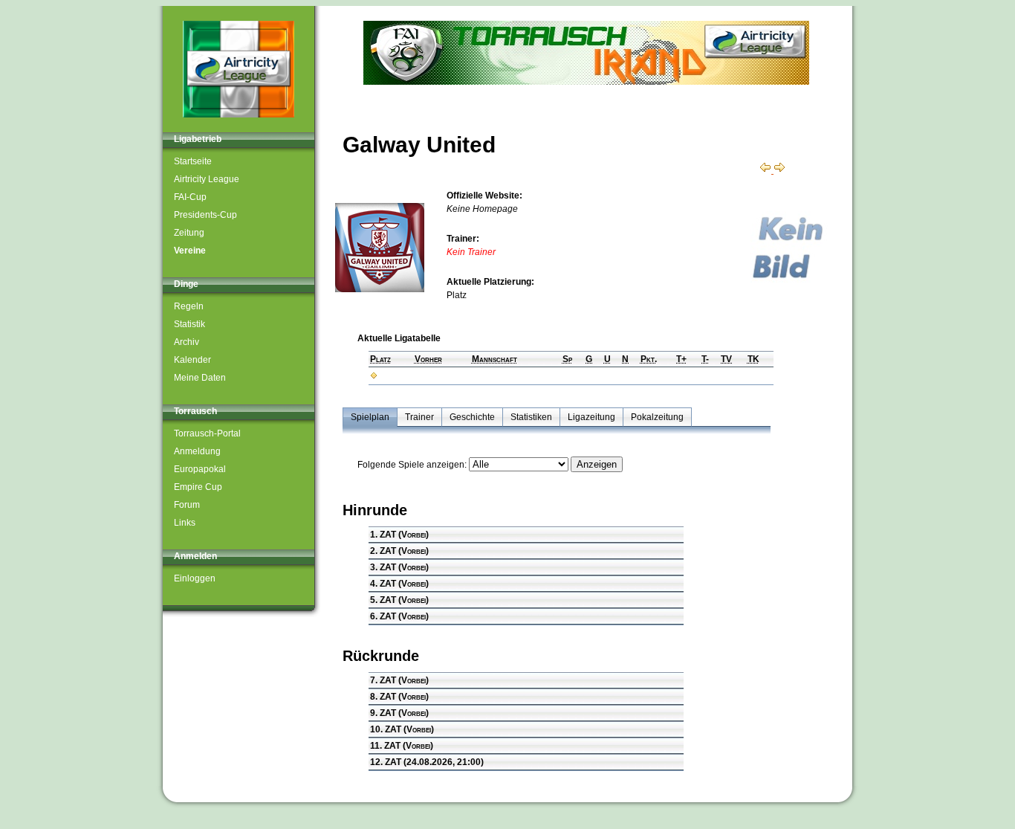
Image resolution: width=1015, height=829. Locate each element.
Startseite (193, 161)
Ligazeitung (591, 417)
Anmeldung (197, 451)
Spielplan (370, 417)
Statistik (189, 324)
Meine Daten (200, 377)
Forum (187, 505)
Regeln (189, 306)
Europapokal (200, 469)
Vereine (190, 250)
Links (184, 522)
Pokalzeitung (657, 417)
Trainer (419, 417)
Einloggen (194, 578)
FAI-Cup (190, 197)
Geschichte (472, 417)
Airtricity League (206, 179)
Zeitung (189, 233)
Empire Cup (198, 487)
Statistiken (531, 417)
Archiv (186, 342)
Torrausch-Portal (207, 433)
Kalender (192, 360)
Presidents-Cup (205, 215)
